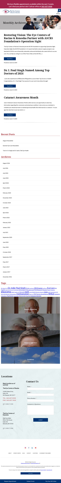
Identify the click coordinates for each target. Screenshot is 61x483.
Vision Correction (22, 296)
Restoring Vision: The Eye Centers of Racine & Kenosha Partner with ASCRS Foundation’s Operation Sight (28, 38)
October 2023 (7, 202)
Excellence (44, 288)
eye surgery (22, 290)
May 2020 (5, 247)
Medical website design (25, 463)
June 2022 (5, 207)
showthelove (44, 294)
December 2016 (7, 277)
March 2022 (6, 217)
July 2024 (5, 173)
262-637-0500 (43, 469)
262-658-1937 (49, 469)
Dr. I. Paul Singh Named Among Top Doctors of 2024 (26, 72)
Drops (27, 288)
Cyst (7, 288)
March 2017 (6, 267)
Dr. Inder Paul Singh (17, 288)
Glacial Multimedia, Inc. (35, 463)
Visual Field (28, 296)
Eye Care (50, 288)
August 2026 (6, 163)
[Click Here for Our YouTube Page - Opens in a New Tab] (35, 447)
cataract (4, 288)
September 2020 (7, 237)
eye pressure (10, 290)
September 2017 (7, 257)
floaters (45, 290)
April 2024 (6, 183)
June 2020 (5, 242)
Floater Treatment (51, 290)
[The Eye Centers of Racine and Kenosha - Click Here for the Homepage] (10, 12)
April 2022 (6, 212)
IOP (18, 292)
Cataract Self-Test (30, 343)
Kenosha (22, 292)
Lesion (30, 292)
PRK (35, 294)
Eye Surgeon (16, 290)
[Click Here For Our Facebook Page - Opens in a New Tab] (28, 447)
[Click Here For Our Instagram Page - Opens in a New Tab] (25, 447)
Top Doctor (10, 296)
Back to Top (30, 473)
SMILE (51, 294)
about (10, 453)
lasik (27, 292)
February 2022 (7, 222)
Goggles (16, 292)
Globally (12, 292)
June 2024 (5, 178)
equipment (32, 288)
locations (35, 453)
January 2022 (6, 227)
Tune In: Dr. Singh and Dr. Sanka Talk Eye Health (16, 150)
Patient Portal (31, 326)
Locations (30, 359)
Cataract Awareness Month (21, 97)
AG (1, 288)
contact (29, 453)
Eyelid (6, 290)
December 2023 (7, 198)
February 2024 (7, 193)
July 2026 (5, 168)
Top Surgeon (16, 296)
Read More (10, 58)
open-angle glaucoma (5, 294)
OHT (57, 292)
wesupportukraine (36, 296)
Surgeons (57, 294)
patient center (17, 453)
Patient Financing (30, 309)
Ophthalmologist (13, 294)
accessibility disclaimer (45, 453)
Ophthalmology (22, 294)
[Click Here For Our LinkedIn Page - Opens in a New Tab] (32, 447)
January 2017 (6, 272)
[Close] (59, 10)
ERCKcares (38, 288)
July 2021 (5, 232)
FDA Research (38, 290)
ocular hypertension (52, 292)
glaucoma (6, 291)
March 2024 (6, 188)
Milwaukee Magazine (39, 292)
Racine (38, 294)
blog (23, 453)
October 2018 (7, 252)
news (46, 292)
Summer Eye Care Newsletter (11, 145)
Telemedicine (4, 296)
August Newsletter (8, 140)
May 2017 (5, 262)
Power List (31, 294)
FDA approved (30, 290)
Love (33, 292)
